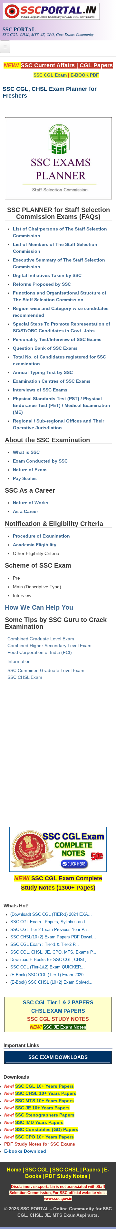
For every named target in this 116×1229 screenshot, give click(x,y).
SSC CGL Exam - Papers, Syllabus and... (49, 922)
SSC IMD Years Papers (39, 1122)
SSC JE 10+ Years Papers (42, 1107)
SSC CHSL (65, 1169)
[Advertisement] (58, 755)
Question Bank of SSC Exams (45, 348)
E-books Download (25, 1151)
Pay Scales (25, 478)
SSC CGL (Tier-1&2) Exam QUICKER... (47, 967)
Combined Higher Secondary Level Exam (49, 645)
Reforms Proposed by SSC (42, 284)
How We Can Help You (39, 607)
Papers (91, 1169)
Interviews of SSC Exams (40, 389)
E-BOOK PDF (85, 75)
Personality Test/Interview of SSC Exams (57, 339)
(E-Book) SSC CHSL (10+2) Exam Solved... (51, 982)
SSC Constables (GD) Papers (46, 1129)
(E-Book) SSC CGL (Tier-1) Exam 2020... (48, 975)
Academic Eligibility (34, 544)
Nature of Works (30, 502)
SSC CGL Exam (50, 75)
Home (14, 1169)
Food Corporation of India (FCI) (39, 652)
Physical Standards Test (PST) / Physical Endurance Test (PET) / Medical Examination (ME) (61, 405)
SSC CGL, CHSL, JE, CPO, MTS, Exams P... (53, 952)
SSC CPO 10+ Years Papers (44, 1136)
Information (19, 661)
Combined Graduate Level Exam (40, 638)
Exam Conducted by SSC (40, 461)
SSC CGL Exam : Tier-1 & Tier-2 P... (44, 944)
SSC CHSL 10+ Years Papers (45, 1093)
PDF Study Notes (66, 1176)
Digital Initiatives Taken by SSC (47, 275)
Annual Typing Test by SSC (43, 372)
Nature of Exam (29, 469)
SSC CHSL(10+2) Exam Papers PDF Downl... (53, 937)
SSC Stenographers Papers (44, 1114)
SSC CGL (36, 1169)
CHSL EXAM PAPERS (58, 1011)
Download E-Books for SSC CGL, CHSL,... (50, 959)
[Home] (51, 18)
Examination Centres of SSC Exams (52, 381)
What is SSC (26, 452)
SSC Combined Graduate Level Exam (45, 670)
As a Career (25, 511)
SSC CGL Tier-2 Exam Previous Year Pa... (50, 929)
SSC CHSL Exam (24, 677)
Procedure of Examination (41, 536)
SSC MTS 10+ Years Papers (44, 1100)
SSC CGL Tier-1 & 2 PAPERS (58, 1002)
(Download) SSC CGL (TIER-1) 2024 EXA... (51, 914)
